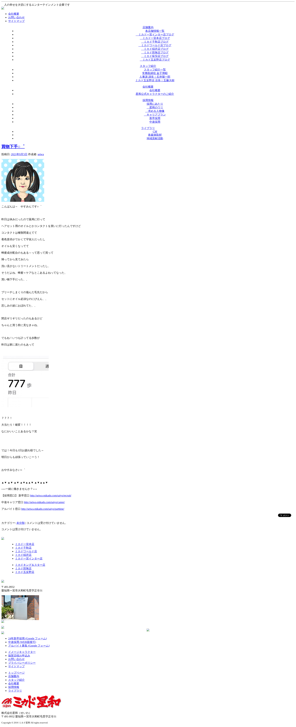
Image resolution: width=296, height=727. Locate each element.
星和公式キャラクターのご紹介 (155, 93)
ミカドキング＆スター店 (30, 564)
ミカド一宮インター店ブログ (155, 34)
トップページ (16, 672)
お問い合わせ (16, 17)
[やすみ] (22, 200)
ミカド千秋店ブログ (155, 41)
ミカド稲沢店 (23, 554)
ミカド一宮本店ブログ (155, 38)
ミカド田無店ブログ (155, 52)
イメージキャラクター (22, 652)
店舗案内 (13, 676)
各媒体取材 (155, 134)
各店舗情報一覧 (154, 30)
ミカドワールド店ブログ (154, 45)
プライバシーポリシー (22, 662)
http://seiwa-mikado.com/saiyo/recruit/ (50, 495)
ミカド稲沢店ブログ (155, 48)
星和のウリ (155, 107)
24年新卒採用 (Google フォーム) (27, 638)
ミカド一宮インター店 (28, 558)
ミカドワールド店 (26, 551)
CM (155, 131)
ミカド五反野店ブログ (155, 59)
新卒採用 (154, 118)
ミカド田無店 (23, 568)
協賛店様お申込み (19, 655)
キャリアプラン (155, 114)
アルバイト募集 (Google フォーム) (29, 645)
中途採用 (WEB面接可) (22, 642)
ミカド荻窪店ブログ (155, 56)
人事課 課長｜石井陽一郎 (154, 76)
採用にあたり (155, 103)
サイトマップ (16, 21)
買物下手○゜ (13, 146)
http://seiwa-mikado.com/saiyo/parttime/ (42, 508)
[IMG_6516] (25, 406)
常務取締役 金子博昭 (155, 73)
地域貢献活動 (155, 138)
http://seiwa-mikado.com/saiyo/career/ (44, 502)
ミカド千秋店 (23, 547)
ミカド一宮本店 (24, 544)
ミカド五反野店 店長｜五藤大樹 (154, 80)
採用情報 (13, 687)
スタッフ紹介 (16, 679)
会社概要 (13, 13)
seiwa (41, 154)
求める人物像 (154, 111)
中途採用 (154, 121)
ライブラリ (15, 690)
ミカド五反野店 (24, 572)
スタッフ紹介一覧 (155, 69)
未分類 (20, 522)
